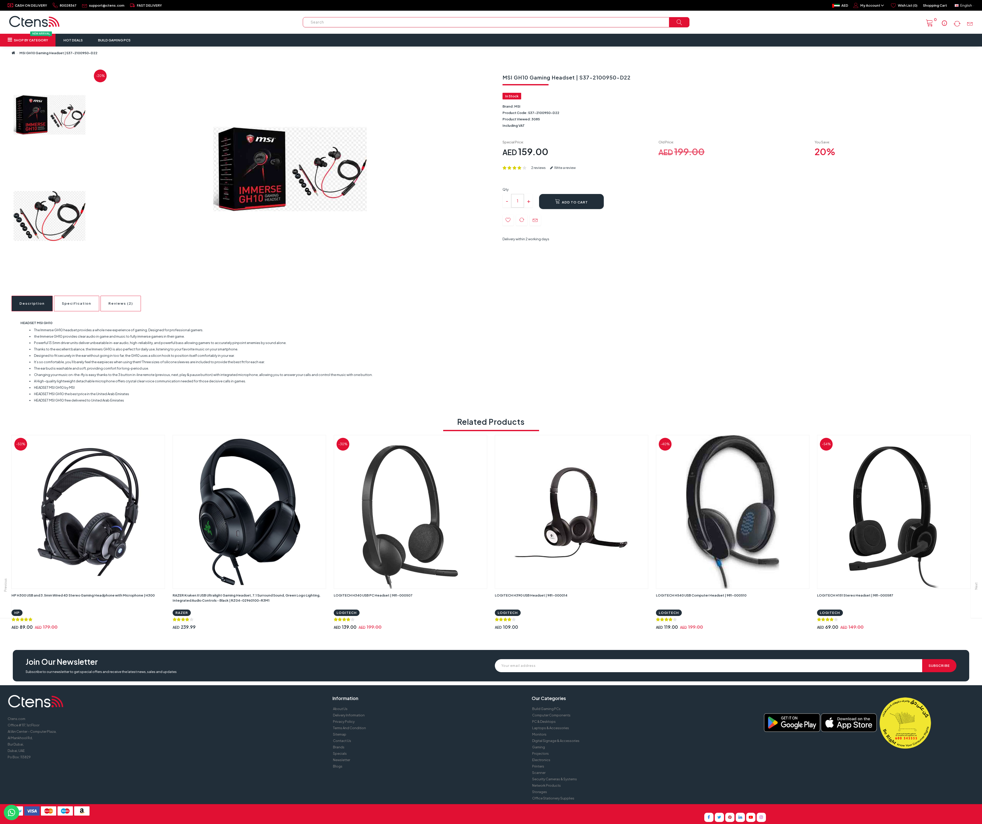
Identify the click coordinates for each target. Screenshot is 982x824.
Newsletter (341, 760)
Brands (338, 747)
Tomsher (532, 809)
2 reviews (538, 168)
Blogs (337, 766)
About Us (340, 709)
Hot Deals (73, 40)
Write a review (565, 168)
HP (17, 613)
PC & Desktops (544, 721)
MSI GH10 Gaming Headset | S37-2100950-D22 (58, 53)
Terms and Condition (349, 728)
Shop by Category (31, 38)
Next (976, 586)
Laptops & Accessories (550, 728)
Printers (538, 766)
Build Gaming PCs (114, 40)
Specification (76, 303)
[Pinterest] (729, 817)
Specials (340, 753)
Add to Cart (574, 202)
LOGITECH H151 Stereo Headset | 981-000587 (855, 595)
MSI (517, 106)
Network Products (546, 785)
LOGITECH (347, 613)
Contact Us (342, 741)
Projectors (540, 753)
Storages (539, 792)
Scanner (538, 773)
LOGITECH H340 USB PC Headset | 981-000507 (373, 595)
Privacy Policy (344, 721)
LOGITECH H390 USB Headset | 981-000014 (531, 595)
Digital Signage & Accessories (555, 741)
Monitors (539, 734)
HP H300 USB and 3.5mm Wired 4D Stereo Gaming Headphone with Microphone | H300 (83, 595)
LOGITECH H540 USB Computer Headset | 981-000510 (701, 595)
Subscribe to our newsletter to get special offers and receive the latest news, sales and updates (101, 672)
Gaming (538, 747)
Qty (506, 189)
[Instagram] (761, 817)
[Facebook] (708, 817)
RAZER (181, 613)
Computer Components (551, 715)
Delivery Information (349, 715)
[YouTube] (750, 817)
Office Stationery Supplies (553, 798)
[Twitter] (719, 817)
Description (32, 303)
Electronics (541, 760)
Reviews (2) (120, 303)
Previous (5, 585)
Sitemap (339, 734)
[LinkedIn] (740, 817)
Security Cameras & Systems (554, 779)
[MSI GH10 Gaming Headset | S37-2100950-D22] (49, 115)
